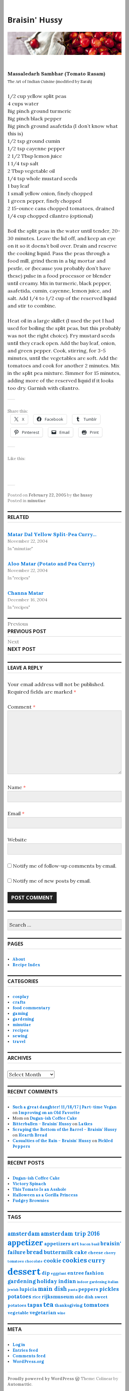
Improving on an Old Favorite (49, 1112)
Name (17, 787)
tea (48, 1304)
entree (75, 1273)
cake (80, 1252)
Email (16, 813)
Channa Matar (26, 593)
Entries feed (25, 1350)
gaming (20, 1013)
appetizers (57, 1244)
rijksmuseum (58, 1297)
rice (36, 1297)
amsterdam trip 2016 (70, 1233)
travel (19, 1041)
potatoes (19, 1296)
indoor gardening (92, 1282)
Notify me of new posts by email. (52, 881)
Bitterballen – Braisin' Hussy (42, 1124)
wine (61, 1313)
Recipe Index (26, 964)
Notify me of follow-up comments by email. (64, 866)
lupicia (28, 1289)
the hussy (82, 495)
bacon (85, 1244)
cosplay (21, 996)
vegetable (18, 1313)
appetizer (25, 1243)
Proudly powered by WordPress (41, 1378)
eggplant (58, 1273)
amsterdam (24, 1233)
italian (113, 1282)
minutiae (36, 500)
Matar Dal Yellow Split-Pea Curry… (52, 534)
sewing (20, 1036)
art (75, 1244)
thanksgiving (68, 1305)
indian (67, 1281)
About (19, 959)
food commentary (31, 1008)
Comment (21, 707)
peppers (88, 1289)
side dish (84, 1297)
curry (96, 1260)
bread (35, 1252)
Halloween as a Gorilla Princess (45, 1195)
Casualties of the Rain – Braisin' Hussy (52, 1140)
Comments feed (29, 1356)
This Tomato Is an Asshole (39, 1189)
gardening (23, 1019)
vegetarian (42, 1313)
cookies (74, 1260)
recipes (20, 1030)
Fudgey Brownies (31, 1200)
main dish (52, 1288)
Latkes (85, 1124)
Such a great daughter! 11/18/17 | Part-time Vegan (64, 1107)
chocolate (34, 1261)
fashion (94, 1273)
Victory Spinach (29, 1183)
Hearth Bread (32, 1135)
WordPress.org (28, 1361)
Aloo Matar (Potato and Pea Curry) (51, 563)
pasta (72, 1289)
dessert (24, 1271)
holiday (47, 1281)
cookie (52, 1260)
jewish (13, 1289)
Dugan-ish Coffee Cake (53, 1118)
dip (46, 1273)
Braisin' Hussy (35, 19)
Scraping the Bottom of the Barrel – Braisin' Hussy (65, 1129)
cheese (95, 1252)
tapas (34, 1304)
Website (17, 839)
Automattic (20, 1384)
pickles (109, 1289)
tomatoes (96, 1304)
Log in (19, 1344)
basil (95, 1244)
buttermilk (58, 1252)
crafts (19, 1002)
